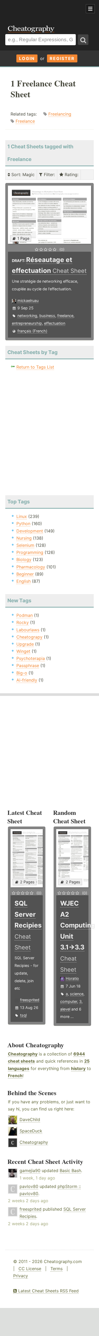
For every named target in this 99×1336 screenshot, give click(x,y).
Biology (23, 559)
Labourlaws (27, 629)
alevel (65, 1009)
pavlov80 (29, 1186)
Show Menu (90, 8)
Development (29, 531)
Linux (21, 516)
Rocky (22, 622)
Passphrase (27, 665)
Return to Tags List (35, 367)
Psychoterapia (30, 658)
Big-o (21, 673)
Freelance (25, 121)
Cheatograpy (29, 637)
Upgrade (25, 644)
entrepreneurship (27, 323)
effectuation (54, 323)
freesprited (29, 1000)
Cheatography (22, 1054)
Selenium (25, 545)
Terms (56, 1268)
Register (62, 58)
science (76, 993)
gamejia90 (30, 1170)
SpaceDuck (31, 1130)
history (78, 1068)
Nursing (24, 538)
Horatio (72, 978)
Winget (23, 651)
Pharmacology (30, 567)
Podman (24, 615)
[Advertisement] (42, 9)
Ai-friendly (26, 680)
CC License (29, 1268)
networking (27, 315)
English (23, 581)
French (15, 1075)
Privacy (20, 1275)
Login (27, 58)
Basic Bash (70, 1170)
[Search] (83, 39)
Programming (29, 552)
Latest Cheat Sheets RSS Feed (48, 1290)
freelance (65, 315)
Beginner (25, 574)
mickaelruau (28, 300)
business (47, 315)
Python (23, 523)
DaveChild (30, 1119)
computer (68, 1001)
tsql (23, 1015)
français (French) (32, 331)
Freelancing (59, 114)
